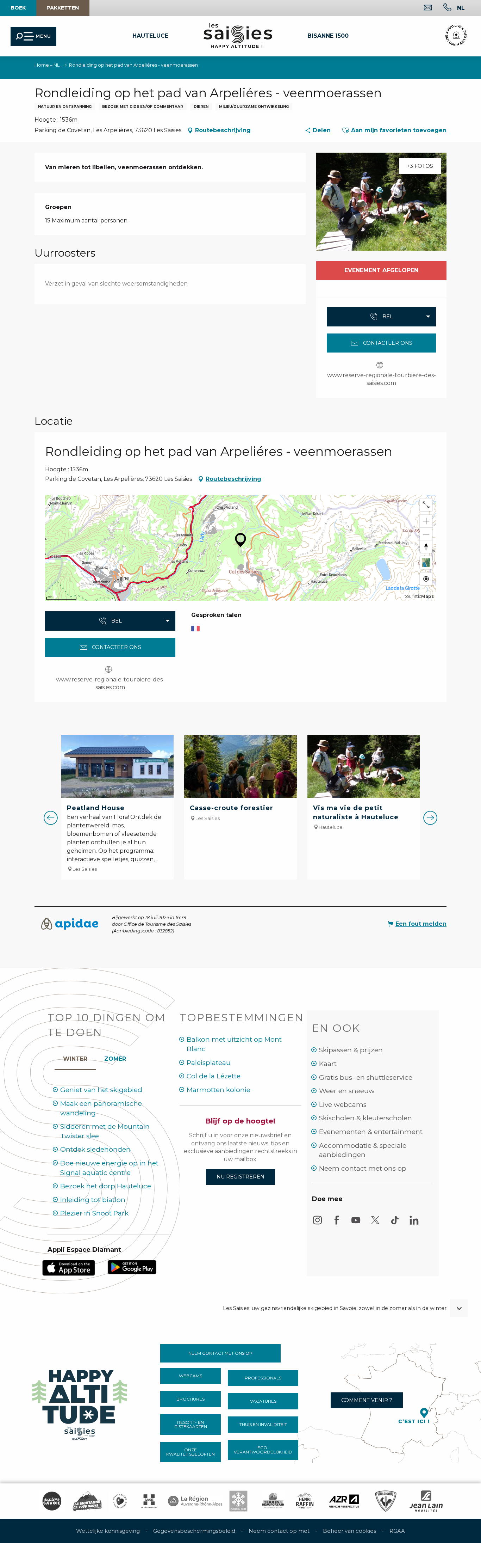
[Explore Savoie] (51, 1501)
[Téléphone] (441, 8)
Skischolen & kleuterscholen (365, 1118)
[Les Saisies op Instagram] (317, 1223)
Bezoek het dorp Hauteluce (105, 1186)
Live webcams (343, 1105)
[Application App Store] (68, 1267)
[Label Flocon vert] (238, 1501)
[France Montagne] (87, 1501)
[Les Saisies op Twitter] (375, 1223)
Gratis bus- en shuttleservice (365, 1077)
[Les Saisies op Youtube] (356, 1223)
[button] (460, 7)
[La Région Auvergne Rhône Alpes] (195, 1501)
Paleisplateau (209, 1063)
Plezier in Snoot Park (94, 1213)
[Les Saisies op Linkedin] (414, 1223)
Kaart (328, 1064)
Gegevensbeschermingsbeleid (194, 1530)
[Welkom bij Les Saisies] (80, 1402)
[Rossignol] (385, 1501)
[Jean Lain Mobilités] (426, 1501)
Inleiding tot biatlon (92, 1200)
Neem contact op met (279, 1530)
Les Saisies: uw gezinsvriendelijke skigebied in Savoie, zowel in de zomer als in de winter (334, 1308)
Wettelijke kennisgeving (108, 1530)
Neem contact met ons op (362, 1168)
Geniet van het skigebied (101, 1090)
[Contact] (422, 8)
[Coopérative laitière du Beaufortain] (273, 1501)
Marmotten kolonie (218, 1090)
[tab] (75, 1057)
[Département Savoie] (149, 1501)
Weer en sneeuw (347, 1091)
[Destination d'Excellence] (119, 1501)
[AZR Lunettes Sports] (344, 1501)
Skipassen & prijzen (351, 1050)
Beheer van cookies (349, 1530)
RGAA (397, 1530)
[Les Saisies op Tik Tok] (394, 1223)
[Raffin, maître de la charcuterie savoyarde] (305, 1501)
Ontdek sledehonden (95, 1149)
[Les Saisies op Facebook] (336, 1223)
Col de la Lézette (214, 1076)
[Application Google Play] (132, 1266)
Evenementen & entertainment (371, 1132)
